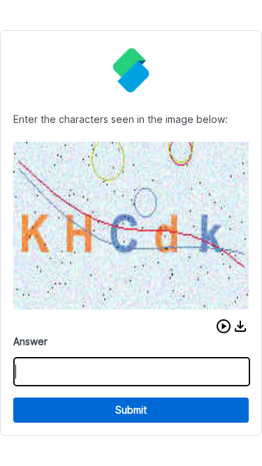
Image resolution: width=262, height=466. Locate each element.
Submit (131, 410)
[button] (223, 326)
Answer (30, 341)
